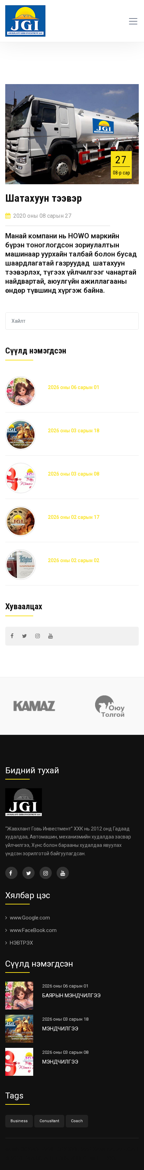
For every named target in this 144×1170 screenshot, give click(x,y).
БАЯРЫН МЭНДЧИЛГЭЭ (71, 995)
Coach (77, 1121)
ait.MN (12, 1149)
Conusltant (49, 1121)
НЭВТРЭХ (21, 943)
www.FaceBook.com (33, 930)
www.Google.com (30, 918)
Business (19, 1121)
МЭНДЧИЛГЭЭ (60, 1029)
